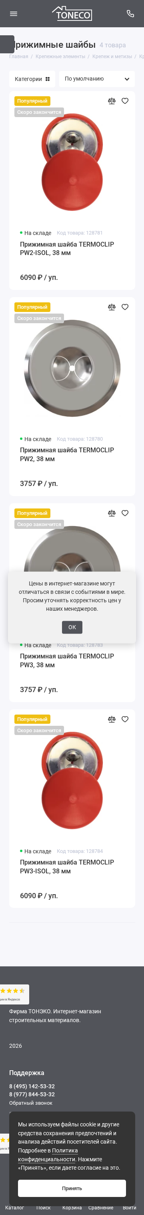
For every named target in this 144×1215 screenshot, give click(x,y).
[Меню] (13, 13)
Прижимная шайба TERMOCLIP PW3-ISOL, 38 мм (67, 867)
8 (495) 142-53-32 (32, 1086)
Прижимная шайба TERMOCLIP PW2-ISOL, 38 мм (67, 249)
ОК (72, 627)
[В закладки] (125, 100)
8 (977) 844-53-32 (32, 1094)
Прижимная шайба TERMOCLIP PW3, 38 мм (67, 660)
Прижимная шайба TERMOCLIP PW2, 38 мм (67, 454)
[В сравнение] (111, 100)
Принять (72, 1188)
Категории (28, 79)
